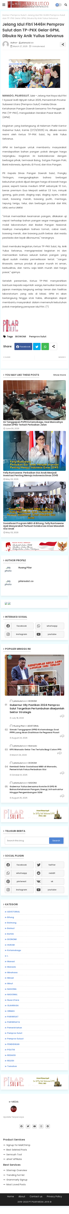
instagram (21, 634)
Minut (10, 983)
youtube (52, 634)
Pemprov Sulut (18, 15)
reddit (52, 873)
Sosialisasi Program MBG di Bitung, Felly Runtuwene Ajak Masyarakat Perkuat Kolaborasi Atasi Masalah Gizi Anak (33, 526)
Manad (11, 961)
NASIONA (12, 989)
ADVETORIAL (13, 911)
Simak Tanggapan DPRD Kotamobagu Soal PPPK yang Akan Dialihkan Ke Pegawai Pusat (34, 731)
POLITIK (11, 1049)
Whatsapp (45, 346)
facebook (22, 626)
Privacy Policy (54, 1196)
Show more (59, 374)
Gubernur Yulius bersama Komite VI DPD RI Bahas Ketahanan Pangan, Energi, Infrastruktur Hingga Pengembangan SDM (36, 789)
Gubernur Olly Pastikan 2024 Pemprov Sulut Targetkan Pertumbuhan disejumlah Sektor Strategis (37, 708)
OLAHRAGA (13, 1005)
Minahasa (12, 972)
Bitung (10, 917)
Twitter (37, 346)
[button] (66, 5)
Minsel (10, 978)
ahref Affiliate (14, 1159)
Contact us (36, 1196)
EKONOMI (20, 336)
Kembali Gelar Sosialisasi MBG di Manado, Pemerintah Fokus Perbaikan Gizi (33, 768)
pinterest (21, 881)
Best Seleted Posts (16, 1149)
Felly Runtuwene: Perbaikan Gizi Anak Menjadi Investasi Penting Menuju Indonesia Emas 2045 (30, 474)
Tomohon (12, 1066)
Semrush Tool (14, 1154)
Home (5, 15)
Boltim (10, 934)
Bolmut (11, 928)
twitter (52, 864)
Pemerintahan (14, 1027)
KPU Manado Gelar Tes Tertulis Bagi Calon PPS (35, 749)
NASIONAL (12, 994)
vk (52, 881)
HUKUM (11, 945)
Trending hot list (15, 1175)
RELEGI (10, 1060)
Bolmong (11, 922)
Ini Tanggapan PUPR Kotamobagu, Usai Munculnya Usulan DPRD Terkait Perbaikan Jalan (33, 423)
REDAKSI (11, 1055)
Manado (11, 967)
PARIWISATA (13, 1022)
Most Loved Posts (16, 1184)
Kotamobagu (14, 950)
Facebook (25, 346)
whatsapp (52, 626)
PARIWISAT (12, 1016)
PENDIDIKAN (13, 1044)
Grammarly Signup (16, 1179)
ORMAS (11, 1011)
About (21, 1196)
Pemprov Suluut (15, 1038)
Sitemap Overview (16, 1170)
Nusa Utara (13, 1000)
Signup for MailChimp (18, 1145)
